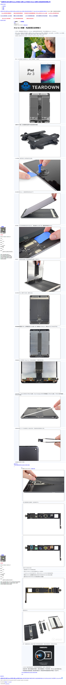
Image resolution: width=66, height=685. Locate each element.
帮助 (3, 9)
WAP (60, 678)
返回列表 (2, 20)
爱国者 (2, 226)
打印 (15, 22)
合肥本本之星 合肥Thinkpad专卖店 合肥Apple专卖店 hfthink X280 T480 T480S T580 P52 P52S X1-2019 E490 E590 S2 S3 (22, 678)
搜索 (3, 8)
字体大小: (16, 23)
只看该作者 (33, 468)
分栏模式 (4, 6)
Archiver (57, 678)
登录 (5, 4)
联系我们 (54, 678)
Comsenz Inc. (7, 683)
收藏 (15, 463)
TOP (22, 674)
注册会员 (2, 4)
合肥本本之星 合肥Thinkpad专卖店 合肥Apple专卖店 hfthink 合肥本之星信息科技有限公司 (16, 11)
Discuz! (6, 681)
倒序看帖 (22, 21)
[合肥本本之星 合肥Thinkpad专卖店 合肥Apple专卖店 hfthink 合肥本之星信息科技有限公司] (25, 2)
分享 (16, 463)
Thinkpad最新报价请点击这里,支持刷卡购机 (29, 672)
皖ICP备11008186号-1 (48, 678)
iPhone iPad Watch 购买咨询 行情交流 (40, 11)
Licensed (10, 681)
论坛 (3, 7)
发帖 (5, 20)
